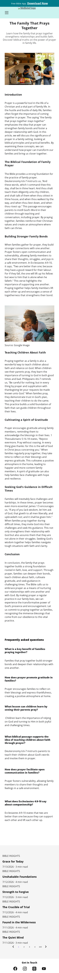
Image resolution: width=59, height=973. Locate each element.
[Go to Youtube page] (44, 969)
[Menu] (6, 12)
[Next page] (46, 947)
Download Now (37, 3)
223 (40, 947)
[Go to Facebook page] (15, 969)
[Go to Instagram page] (25, 969)
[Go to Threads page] (34, 969)
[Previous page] (13, 947)
